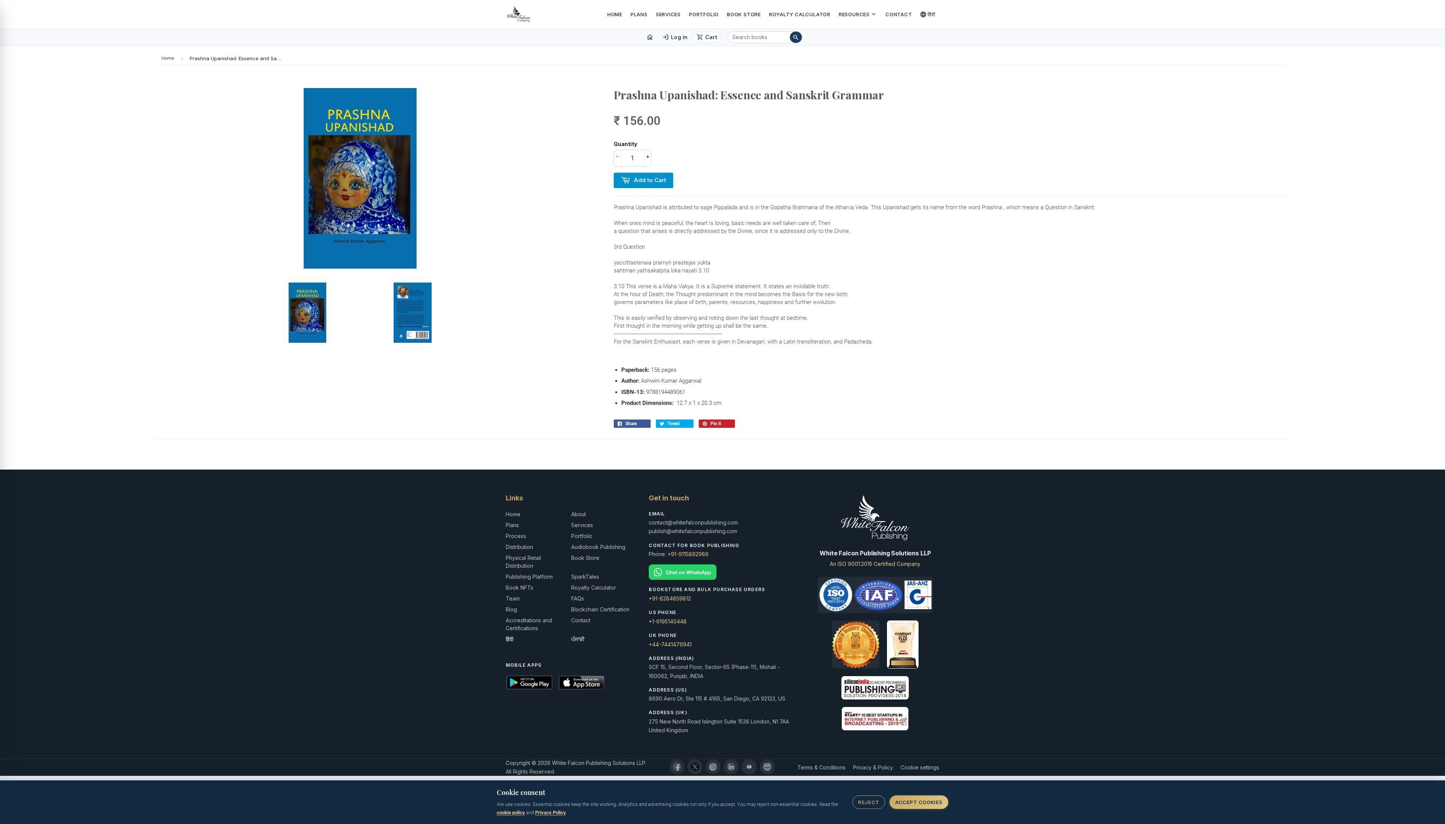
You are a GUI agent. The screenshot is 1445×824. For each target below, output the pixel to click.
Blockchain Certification (600, 609)
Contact (898, 14)
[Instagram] (713, 766)
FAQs (577, 598)
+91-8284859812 (670, 598)
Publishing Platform (529, 576)
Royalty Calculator (799, 14)
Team (513, 598)
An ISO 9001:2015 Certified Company (875, 564)
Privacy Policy (550, 812)
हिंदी (927, 14)
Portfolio (704, 14)
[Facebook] (676, 766)
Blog (511, 609)
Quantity (625, 144)
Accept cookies (918, 802)
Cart (707, 37)
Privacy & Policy (873, 767)
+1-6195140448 (668, 621)
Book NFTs (519, 587)
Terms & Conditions (821, 767)
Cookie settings (919, 767)
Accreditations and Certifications (529, 624)
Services (668, 14)
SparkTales (585, 576)
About (578, 514)
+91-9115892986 (688, 554)
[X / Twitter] (695, 766)
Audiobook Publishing (598, 547)
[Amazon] (767, 766)
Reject (868, 802)
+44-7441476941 (670, 644)
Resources (858, 14)
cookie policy (511, 812)
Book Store (744, 14)
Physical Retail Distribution (523, 562)
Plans (639, 14)
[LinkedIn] (731, 766)
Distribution (519, 547)
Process (516, 536)
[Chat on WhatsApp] (722, 572)
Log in (675, 37)
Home (614, 14)
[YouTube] (749, 766)
